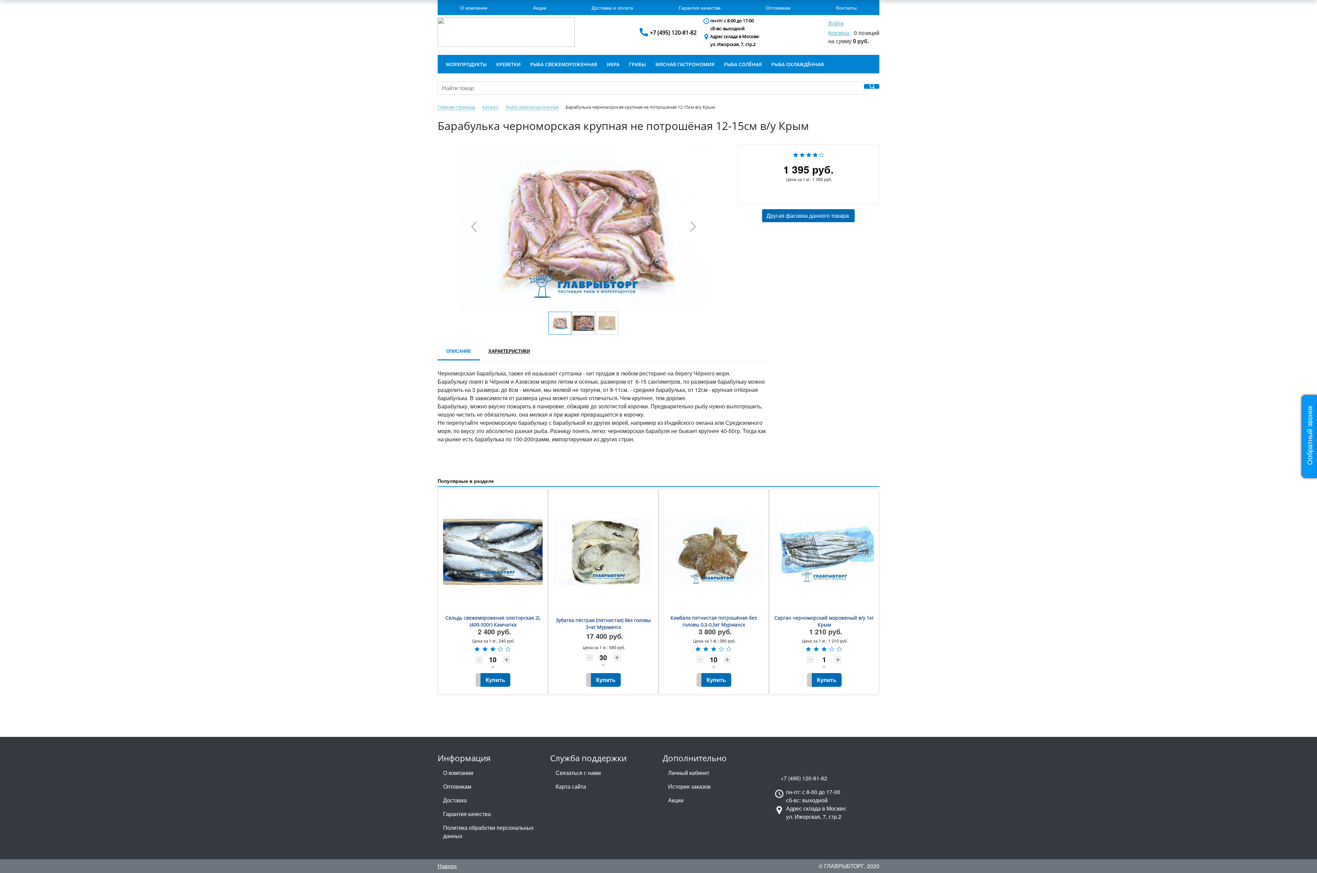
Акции (539, 7)
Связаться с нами (578, 773)
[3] (808, 154)
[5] (821, 154)
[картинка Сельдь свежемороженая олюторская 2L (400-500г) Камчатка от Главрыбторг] (493, 551)
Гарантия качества (700, 7)
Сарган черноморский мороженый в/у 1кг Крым (824, 621)
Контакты (846, 7)
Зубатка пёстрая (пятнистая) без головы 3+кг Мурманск (603, 623)
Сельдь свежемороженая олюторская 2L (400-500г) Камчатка (493, 621)
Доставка (455, 800)
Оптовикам (778, 7)
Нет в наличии (761, 193)
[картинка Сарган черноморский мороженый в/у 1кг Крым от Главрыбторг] (824, 551)
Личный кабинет (688, 773)
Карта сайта (571, 786)
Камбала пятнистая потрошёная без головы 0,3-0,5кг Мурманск (714, 621)
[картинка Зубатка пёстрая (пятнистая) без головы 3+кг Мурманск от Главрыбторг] (603, 551)
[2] (802, 154)
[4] (815, 154)
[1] (795, 154)
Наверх (447, 866)
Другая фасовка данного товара (808, 215)
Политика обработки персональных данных (488, 832)
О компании (473, 7)
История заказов (689, 786)
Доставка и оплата (612, 7)
